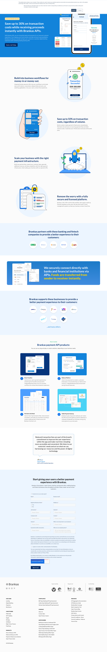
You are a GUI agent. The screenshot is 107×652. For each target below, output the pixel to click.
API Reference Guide (76, 603)
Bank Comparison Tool (76, 607)
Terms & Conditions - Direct (77, 617)
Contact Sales (42, 613)
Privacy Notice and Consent (77, 615)
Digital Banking (9, 603)
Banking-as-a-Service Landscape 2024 (47, 622)
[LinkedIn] (6, 588)
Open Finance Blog (75, 609)
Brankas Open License (76, 611)
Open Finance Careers (44, 615)
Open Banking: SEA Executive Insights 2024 (49, 624)
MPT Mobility (9, 615)
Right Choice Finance (11, 624)
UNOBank (8, 622)
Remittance (9, 607)
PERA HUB (8, 613)
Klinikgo (8, 619)
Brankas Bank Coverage (76, 605)
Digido (7, 617)
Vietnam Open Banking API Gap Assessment (49, 605)
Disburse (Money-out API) (12, 634)
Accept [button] (73, 10)
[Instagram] (12, 588)
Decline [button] (80, 10)
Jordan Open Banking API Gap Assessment (48, 603)
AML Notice (74, 613)
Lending (8, 601)
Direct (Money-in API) (11, 632)
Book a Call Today (11, 45)
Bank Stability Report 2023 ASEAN (46, 634)
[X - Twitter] (14, 588)
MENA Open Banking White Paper (46, 632)
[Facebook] (9, 588)
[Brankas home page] (12, 584)
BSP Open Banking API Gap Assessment (48, 601)
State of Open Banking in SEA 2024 (47, 628)
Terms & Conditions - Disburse (78, 619)
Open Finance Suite (10, 638)
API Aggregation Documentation (78, 601)
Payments (8, 605)
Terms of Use (74, 621)
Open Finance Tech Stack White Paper (47, 630)
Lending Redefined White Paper (46, 626)
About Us (41, 611)
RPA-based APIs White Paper (45, 636)
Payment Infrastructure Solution (13, 636)
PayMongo (8, 626)
